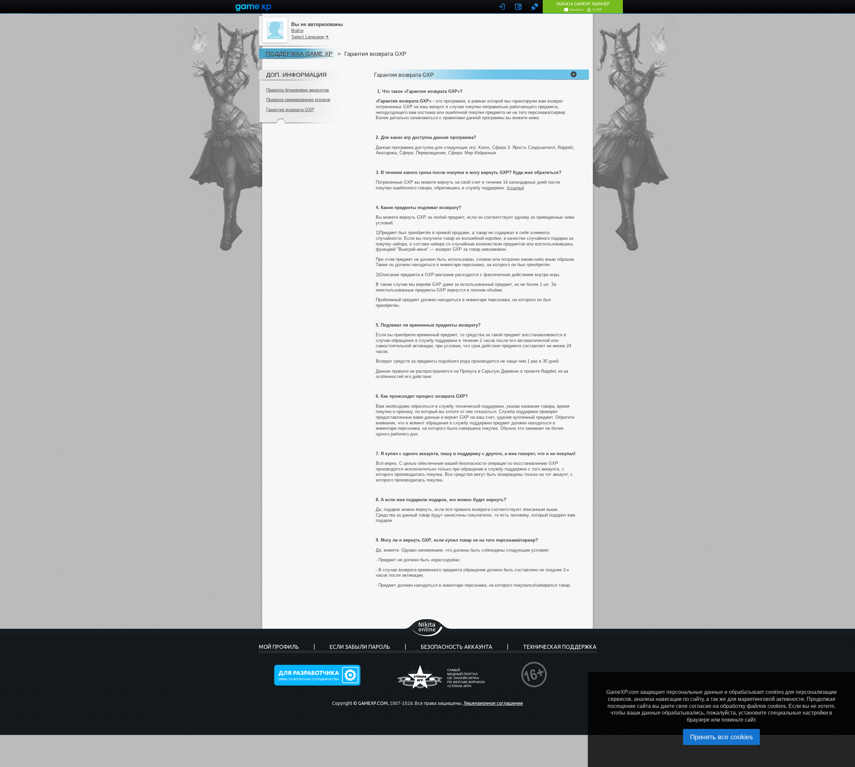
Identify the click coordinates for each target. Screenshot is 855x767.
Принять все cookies (721, 737)
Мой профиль (279, 647)
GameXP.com (373, 703)
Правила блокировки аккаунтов (297, 89)
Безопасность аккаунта (456, 647)
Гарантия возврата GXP (290, 109)
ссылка (515, 187)
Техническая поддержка (559, 647)
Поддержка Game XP (299, 53)
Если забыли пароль (360, 647)
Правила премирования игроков (298, 99)
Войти (297, 30)
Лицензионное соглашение (493, 703)
